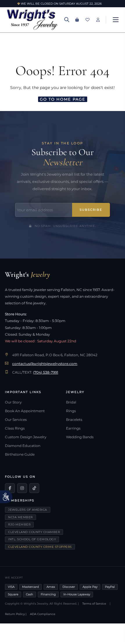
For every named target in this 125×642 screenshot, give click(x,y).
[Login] (98, 20)
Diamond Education (22, 446)
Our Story (13, 402)
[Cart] (77, 20)
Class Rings (15, 428)
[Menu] (116, 20)
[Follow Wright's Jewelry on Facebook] (10, 488)
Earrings (73, 428)
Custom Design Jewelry (26, 437)
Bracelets (74, 420)
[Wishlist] (87, 20)
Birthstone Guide (20, 454)
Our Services (16, 420)
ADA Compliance (42, 614)
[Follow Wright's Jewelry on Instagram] (22, 488)
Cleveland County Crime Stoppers (40, 546)
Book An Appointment (25, 411)
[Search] (67, 20)
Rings (71, 411)
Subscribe (91, 210)
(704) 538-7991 (45, 372)
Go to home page (62, 99)
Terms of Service (94, 603)
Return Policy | (15, 614)
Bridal (71, 402)
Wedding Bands (80, 437)
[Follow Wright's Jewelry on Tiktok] (34, 488)
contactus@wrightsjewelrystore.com (44, 364)
